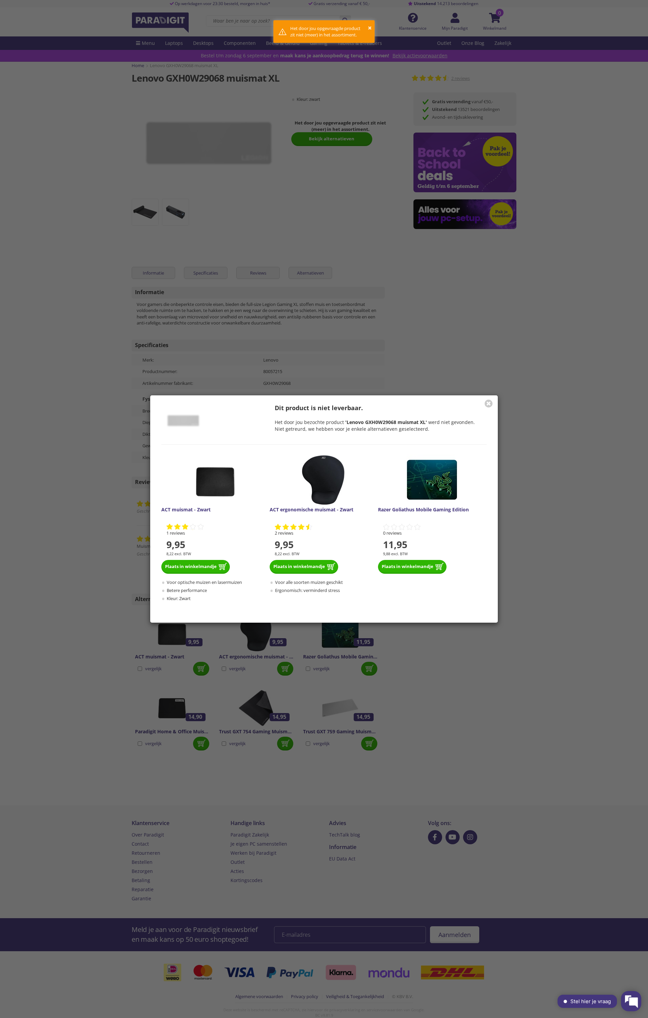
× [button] (370, 27)
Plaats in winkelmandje (191, 566)
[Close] (489, 403)
